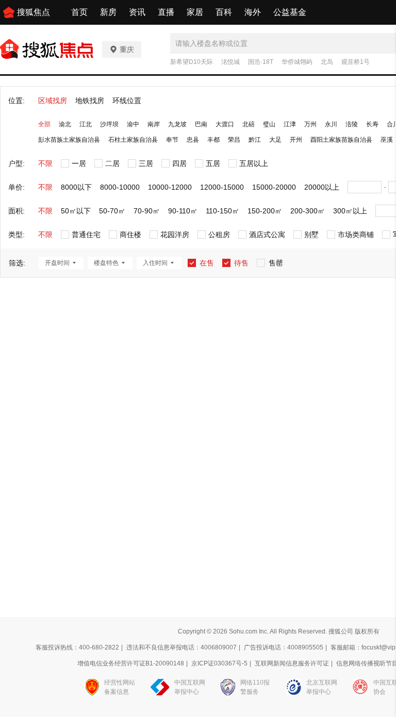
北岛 (327, 61)
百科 (224, 12)
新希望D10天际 (191, 61)
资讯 (137, 12)
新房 (108, 12)
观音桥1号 (355, 61)
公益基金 (289, 12)
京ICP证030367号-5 (219, 663)
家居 (195, 12)
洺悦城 (230, 61)
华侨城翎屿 (297, 61)
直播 (166, 12)
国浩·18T (260, 61)
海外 (252, 12)
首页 (79, 12)
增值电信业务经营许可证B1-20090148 (130, 663)
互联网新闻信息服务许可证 (292, 663)
